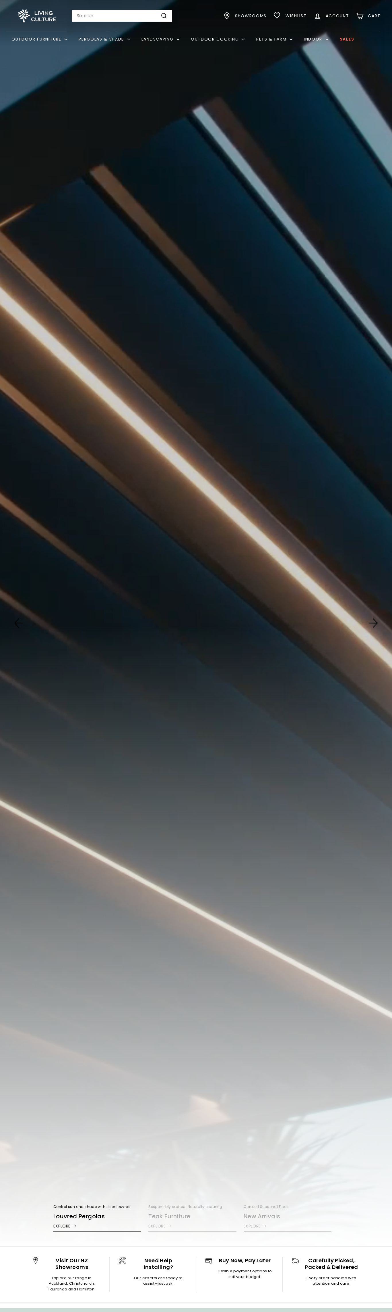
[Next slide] (373, 623)
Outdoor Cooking (215, 39)
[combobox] (122, 16)
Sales (347, 39)
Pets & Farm (272, 39)
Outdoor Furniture (37, 39)
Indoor (314, 39)
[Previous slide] (19, 623)
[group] (196, 623)
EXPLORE (62, 1226)
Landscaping (158, 39)
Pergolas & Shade (102, 39)
